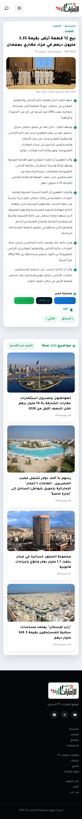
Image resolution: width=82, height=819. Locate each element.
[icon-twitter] (64, 715)
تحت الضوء (72, 781)
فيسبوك (62, 300)
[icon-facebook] (54, 715)
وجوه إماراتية (72, 771)
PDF (65, 309)
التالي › (50, 319)
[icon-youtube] (75, 715)
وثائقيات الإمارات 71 (68, 755)
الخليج (75, 766)
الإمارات (74, 734)
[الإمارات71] (67, 8)
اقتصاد (56, 26)
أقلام (76, 787)
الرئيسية (70, 26)
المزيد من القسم (21, 345)
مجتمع (75, 740)
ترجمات (74, 760)
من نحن (74, 792)
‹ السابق (67, 319)
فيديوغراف (72, 745)
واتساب (22, 300)
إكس (42, 300)
